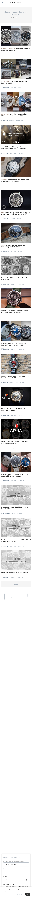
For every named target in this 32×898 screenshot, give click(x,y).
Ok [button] (27, 894)
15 (22, 595)
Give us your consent (8, 884)
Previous (11, 598)
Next (28, 601)
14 (19, 595)
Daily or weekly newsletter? (10, 868)
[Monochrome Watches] (16, 2)
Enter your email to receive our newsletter (14, 861)
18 (2, 598)
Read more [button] (26, 891)
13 (16, 595)
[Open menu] (29, 2)
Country (5, 876)
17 (29, 595)
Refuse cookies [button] (19, 894)
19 (6, 598)
